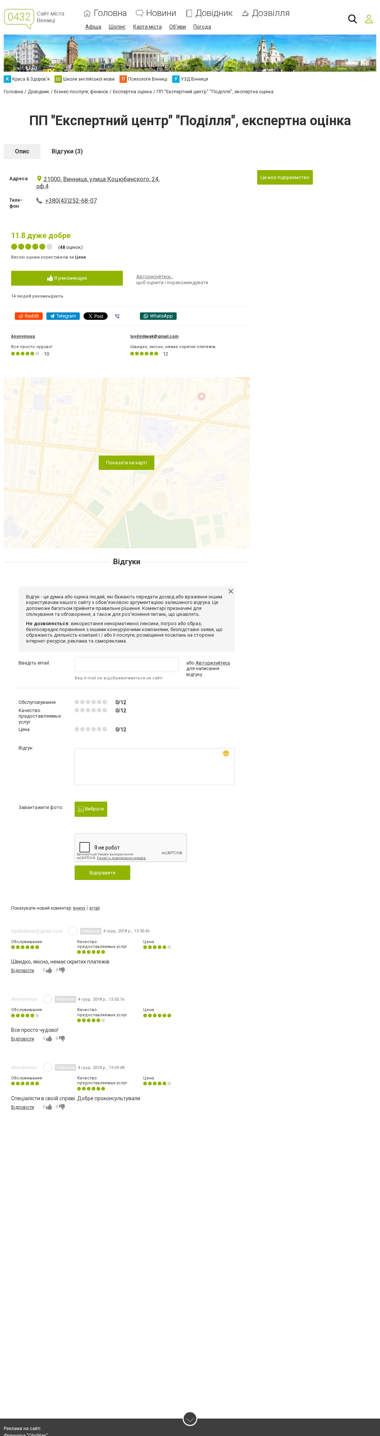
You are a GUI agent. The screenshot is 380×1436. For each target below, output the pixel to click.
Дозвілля (271, 13)
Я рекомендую (70, 278)
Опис (22, 151)
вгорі (94, 908)
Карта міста (147, 27)
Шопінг (117, 27)
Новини (161, 13)
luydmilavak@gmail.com (154, 336)
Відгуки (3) (67, 151)
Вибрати (94, 809)
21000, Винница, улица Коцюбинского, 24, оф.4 (98, 183)
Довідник (214, 13)
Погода (202, 27)
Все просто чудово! (31, 346)
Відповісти (22, 970)
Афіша (93, 27)
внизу (79, 908)
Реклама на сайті (22, 1428)
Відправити (102, 872)
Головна (110, 13)
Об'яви (177, 27)
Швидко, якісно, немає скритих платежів (173, 346)
